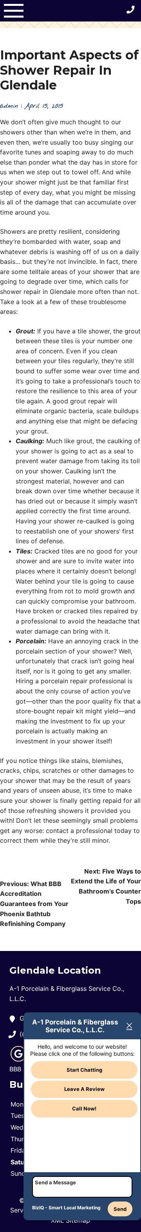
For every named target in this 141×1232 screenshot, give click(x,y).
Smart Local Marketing (75, 1208)
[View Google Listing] (18, 1059)
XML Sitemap (70, 1220)
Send (120, 1209)
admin (9, 106)
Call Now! (84, 1108)
